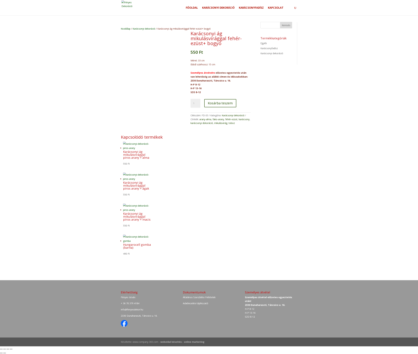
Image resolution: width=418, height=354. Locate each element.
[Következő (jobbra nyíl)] (4, 353)
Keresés (286, 25)
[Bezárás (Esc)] (1, 349)
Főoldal (192, 8)
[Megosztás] (4, 349)
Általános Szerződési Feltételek (199, 297)
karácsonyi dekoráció (202, 123)
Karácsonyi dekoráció (218, 8)
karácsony (244, 119)
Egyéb (263, 43)
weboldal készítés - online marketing (182, 341)
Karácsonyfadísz (251, 8)
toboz (232, 123)
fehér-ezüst (231, 119)
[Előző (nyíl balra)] (1, 353)
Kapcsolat (275, 8)
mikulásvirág (220, 123)
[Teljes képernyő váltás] (8, 349)
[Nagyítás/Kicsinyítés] (11, 349)
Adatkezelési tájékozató (195, 303)
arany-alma (205, 119)
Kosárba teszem (220, 103)
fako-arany (218, 119)
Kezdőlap (125, 28)
